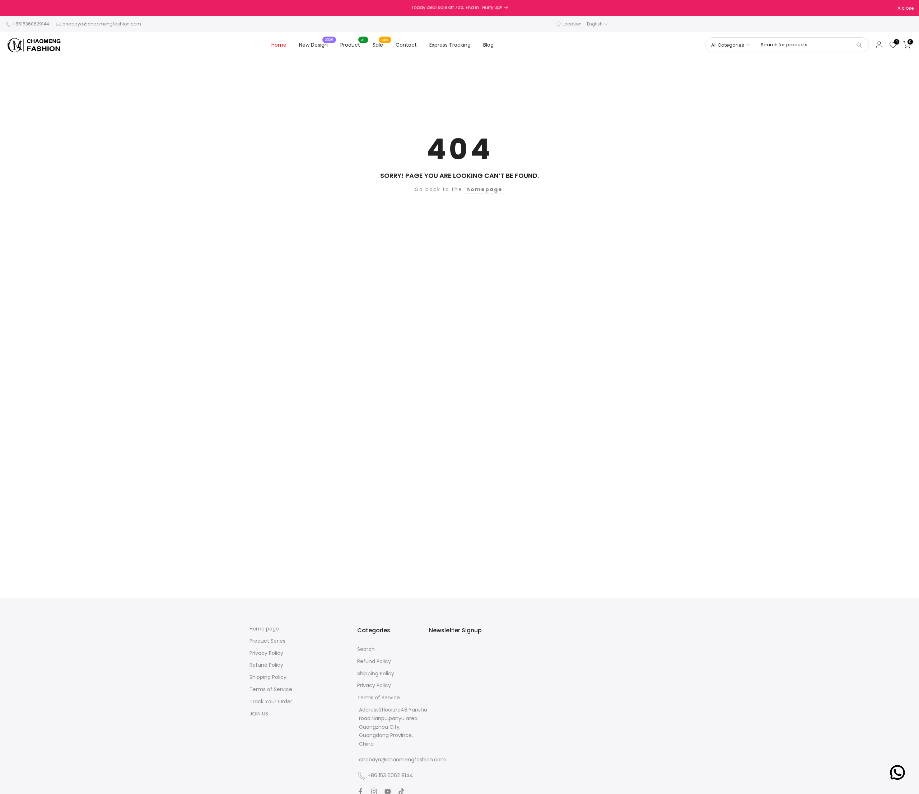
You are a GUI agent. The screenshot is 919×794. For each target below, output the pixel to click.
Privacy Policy (266, 653)
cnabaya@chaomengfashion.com (101, 24)
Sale (380, 44)
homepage (484, 189)
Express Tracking (450, 44)
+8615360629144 (30, 24)
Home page (264, 628)
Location (572, 24)
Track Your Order (270, 701)
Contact (406, 44)
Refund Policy (266, 665)
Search (366, 649)
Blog (488, 44)
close (15, 8)
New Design (316, 44)
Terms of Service (270, 689)
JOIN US (258, 713)
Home (278, 44)
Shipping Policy (267, 677)
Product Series (267, 641)
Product (352, 44)
